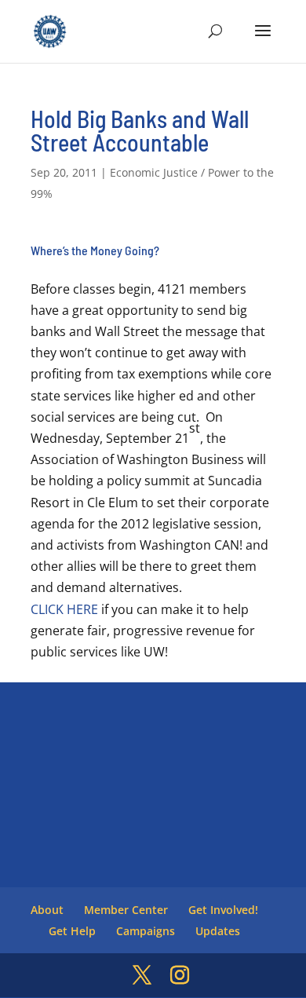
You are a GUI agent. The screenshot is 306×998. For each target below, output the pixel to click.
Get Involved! (223, 909)
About (47, 909)
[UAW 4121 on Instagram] (179, 975)
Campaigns (145, 930)
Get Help (72, 930)
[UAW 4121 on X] (142, 975)
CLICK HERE (64, 609)
